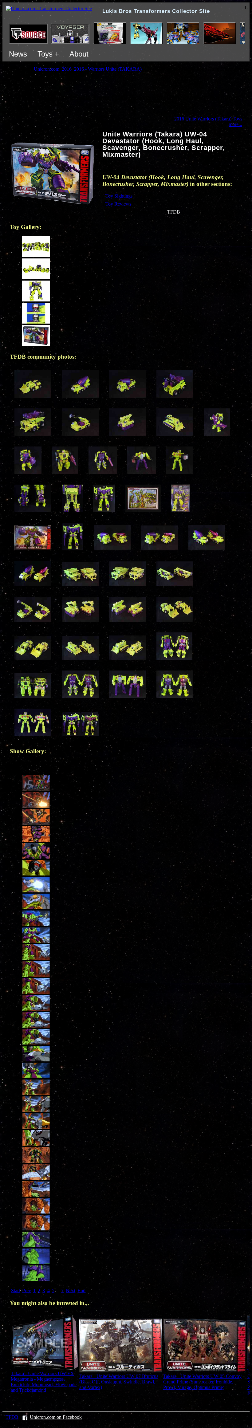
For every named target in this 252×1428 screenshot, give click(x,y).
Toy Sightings (118, 196)
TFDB (173, 211)
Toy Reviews (118, 204)
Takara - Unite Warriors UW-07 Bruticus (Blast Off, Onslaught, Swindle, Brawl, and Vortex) (118, 1382)
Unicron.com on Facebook (56, 1417)
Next (70, 1290)
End (81, 1290)
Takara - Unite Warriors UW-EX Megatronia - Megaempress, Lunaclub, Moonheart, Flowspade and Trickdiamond (44, 1382)
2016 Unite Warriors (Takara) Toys (208, 118)
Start (15, 1290)
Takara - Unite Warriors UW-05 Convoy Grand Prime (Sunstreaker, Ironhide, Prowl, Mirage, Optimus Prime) (202, 1382)
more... (235, 124)
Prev (26, 1290)
